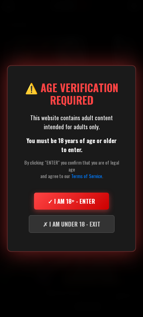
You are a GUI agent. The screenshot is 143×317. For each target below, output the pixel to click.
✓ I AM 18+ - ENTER (71, 201)
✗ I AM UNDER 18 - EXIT (71, 224)
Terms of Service (86, 175)
